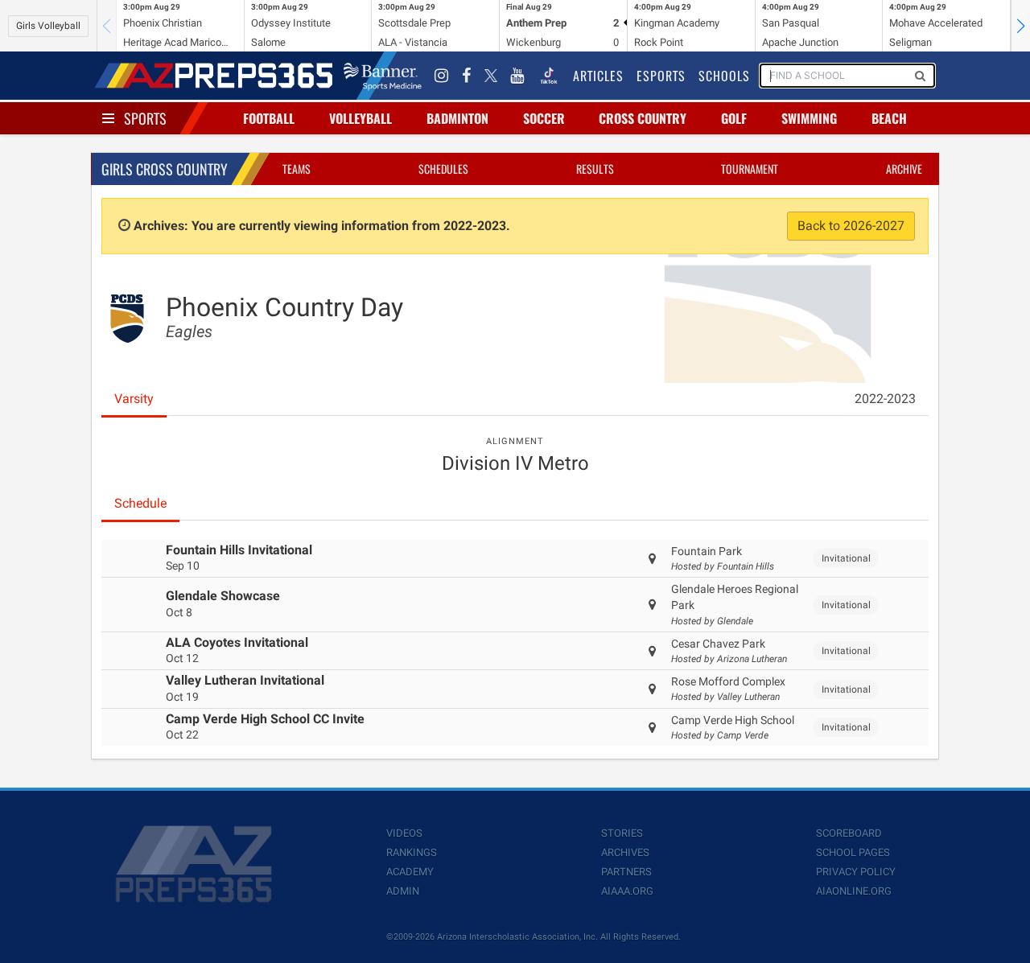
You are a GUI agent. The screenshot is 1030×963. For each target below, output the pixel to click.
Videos (404, 833)
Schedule (140, 503)
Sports (145, 118)
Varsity (134, 398)
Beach (889, 118)
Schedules (443, 168)
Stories (622, 833)
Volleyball (360, 118)
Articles (598, 75)
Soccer (544, 118)
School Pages (853, 852)
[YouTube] (517, 75)
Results (595, 168)
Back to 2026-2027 (850, 225)
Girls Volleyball (48, 25)
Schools (724, 75)
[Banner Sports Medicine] (382, 75)
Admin (402, 891)
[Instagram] (441, 75)
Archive (904, 168)
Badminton (457, 118)
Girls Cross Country (164, 168)
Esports (661, 75)
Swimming (809, 118)
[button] (1020, 25)
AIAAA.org (627, 891)
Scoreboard (849, 833)
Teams (296, 168)
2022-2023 (885, 398)
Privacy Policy (856, 872)
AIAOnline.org (854, 891)
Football (269, 118)
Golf (734, 118)
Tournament (749, 168)
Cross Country (642, 118)
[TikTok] (548, 75)
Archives (625, 852)
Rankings (411, 852)
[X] (491, 75)
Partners (626, 872)
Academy (410, 872)
